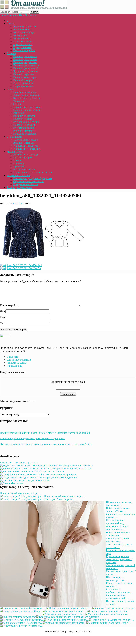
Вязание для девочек (25, 62)
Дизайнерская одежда (25, 154)
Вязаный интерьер (23, 80)
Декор (10, 89)
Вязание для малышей (25, 68)
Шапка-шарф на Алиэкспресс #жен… (118, 579)
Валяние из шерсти (24, 115)
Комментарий (9, 305)
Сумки (17, 104)
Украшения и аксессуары (27, 107)
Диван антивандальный (64, 477)
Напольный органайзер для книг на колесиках (66, 465)
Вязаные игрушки (23, 74)
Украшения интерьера (25, 145)
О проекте (12, 356)
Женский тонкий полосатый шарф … (117, 596)
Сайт (3, 323)
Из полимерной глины (26, 121)
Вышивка (18, 112)
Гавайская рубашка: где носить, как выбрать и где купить (32, 438)
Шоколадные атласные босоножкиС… (119, 503)
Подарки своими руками (27, 110)
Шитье (10, 23)
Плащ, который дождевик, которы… (20, 493)
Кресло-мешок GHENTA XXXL (73, 468)
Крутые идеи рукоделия (26, 98)
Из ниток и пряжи (23, 127)
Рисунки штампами (24, 130)
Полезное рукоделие (24, 133)
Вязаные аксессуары (24, 77)
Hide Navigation (27, 15)
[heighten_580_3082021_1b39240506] (42, 259)
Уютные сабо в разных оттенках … (119, 546)
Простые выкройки (24, 50)
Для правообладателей (19, 359)
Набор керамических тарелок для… (118, 534)
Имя (2, 311)
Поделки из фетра (23, 118)
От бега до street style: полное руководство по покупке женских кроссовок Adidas (46, 444)
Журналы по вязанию (25, 71)
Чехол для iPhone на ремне (59, 499)
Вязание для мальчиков (26, 65)
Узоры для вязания (23, 86)
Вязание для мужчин (25, 59)
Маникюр (18, 163)
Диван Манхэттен (40, 480)
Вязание (11, 53)
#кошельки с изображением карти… (119, 590)
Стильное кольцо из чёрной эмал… (117, 540)
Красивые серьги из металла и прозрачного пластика (119, 559)
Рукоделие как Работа (25, 184)
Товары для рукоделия (19, 187)
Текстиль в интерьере (25, 139)
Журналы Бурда (22, 29)
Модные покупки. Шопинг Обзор (32, 172)
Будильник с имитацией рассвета (19, 462)
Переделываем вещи (24, 92)
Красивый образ (22, 157)
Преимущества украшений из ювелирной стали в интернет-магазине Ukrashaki (45, 432)
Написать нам (14, 365)
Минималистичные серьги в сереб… (117, 528)
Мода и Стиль (15, 151)
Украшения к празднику (27, 148)
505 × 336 (17, 203)
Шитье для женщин (24, 32)
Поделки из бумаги (24, 124)
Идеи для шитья (22, 47)
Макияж (18, 160)
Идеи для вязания (23, 83)
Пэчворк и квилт (23, 41)
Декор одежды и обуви (26, 95)
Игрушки (18, 101)
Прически (19, 166)
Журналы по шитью (24, 26)
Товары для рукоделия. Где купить (32, 178)
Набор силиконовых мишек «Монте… (117, 509)
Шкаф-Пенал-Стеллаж (51, 471)
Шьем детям (20, 35)
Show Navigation (9, 15)
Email (3, 317)
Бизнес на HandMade (18, 175)
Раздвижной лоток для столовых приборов (52, 474)
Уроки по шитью (22, 44)
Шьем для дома (22, 38)
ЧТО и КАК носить (24, 169)
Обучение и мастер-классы (28, 181)
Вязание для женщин (25, 56)
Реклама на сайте (16, 362)
